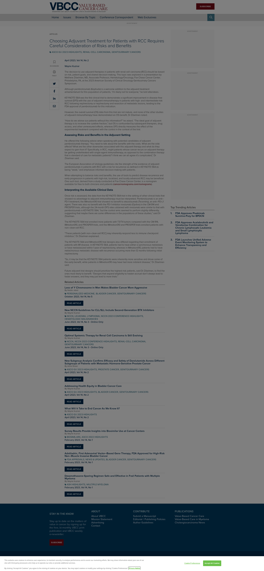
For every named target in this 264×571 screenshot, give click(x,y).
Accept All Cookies (212, 563)
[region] (132, 563)
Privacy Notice (134, 568)
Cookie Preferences (192, 563)
